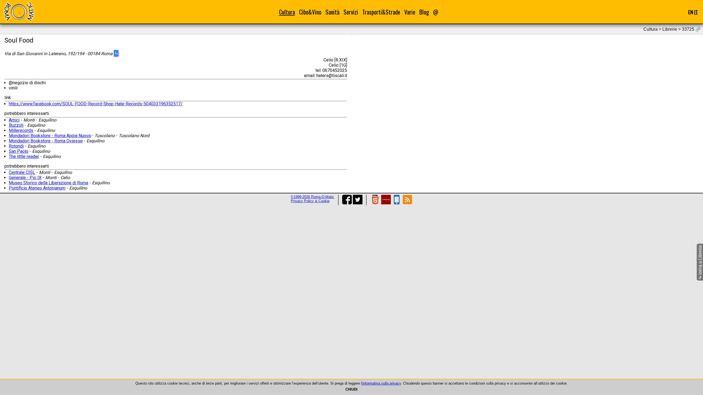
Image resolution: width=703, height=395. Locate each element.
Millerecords (21, 130)
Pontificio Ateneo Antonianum (37, 188)
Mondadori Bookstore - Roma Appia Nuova (50, 135)
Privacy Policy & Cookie (310, 201)
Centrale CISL (22, 172)
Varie (409, 12)
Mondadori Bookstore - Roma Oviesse (46, 140)
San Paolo (18, 151)
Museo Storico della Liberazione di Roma (48, 182)
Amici (14, 120)
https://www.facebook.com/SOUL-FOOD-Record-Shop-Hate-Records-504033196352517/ (96, 103)
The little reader (24, 156)
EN (690, 12)
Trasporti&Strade (381, 12)
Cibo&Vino (310, 12)
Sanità (332, 12)
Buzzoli (16, 125)
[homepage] (19, 12)
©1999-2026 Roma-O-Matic (312, 197)
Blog (424, 12)
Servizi (351, 12)
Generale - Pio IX (25, 177)
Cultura (287, 12)
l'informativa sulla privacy (381, 383)
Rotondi (16, 146)
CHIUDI (351, 389)
